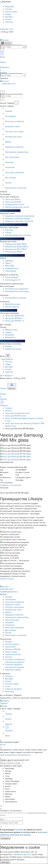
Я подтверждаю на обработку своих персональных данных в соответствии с (23, 832)
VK (1, 375)
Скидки (8, 364)
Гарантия (9, 371)
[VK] (5, 26)
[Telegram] (2, 26)
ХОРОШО (5, 862)
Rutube (8, 375)
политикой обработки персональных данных (23, 833)
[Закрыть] (16, 103)
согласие (19, 829)
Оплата (8, 369)
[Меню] (2, 92)
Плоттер (8, 361)
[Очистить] (25, 46)
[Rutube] (8, 26)
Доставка (9, 366)
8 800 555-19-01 (9, 83)
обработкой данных (22, 854)
